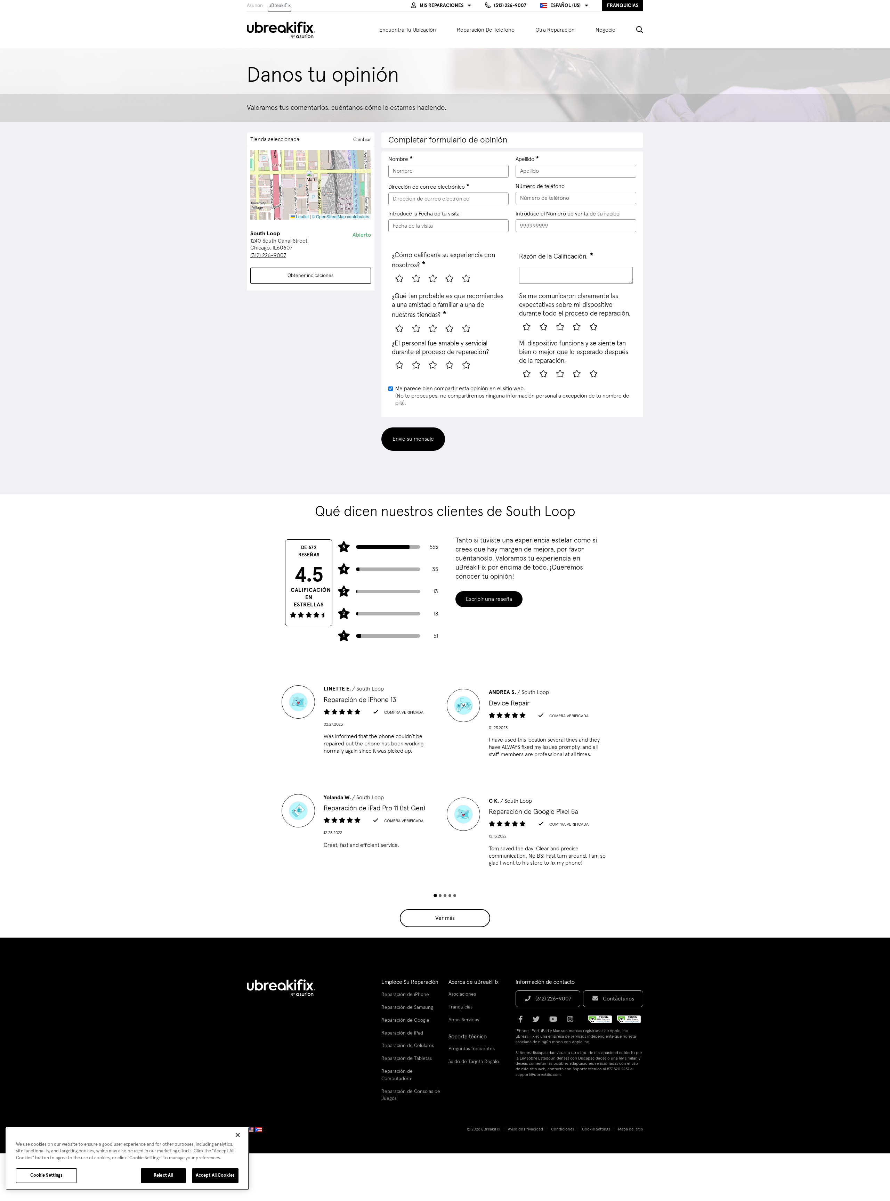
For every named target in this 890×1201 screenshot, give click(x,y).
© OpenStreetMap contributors (340, 216)
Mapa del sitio (630, 1129)
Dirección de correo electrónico (426, 187)
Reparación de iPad (402, 1033)
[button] (441, 5)
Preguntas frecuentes (471, 1048)
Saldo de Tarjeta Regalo (473, 1061)
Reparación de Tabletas (406, 1058)
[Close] (237, 1135)
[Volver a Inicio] (285, 30)
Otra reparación (555, 30)
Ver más (445, 918)
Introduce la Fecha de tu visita (424, 213)
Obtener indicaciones (310, 275)
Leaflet (302, 216)
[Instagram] (572, 1022)
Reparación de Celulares (407, 1045)
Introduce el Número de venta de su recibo (568, 213)
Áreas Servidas (463, 1020)
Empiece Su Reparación (409, 982)
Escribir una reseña (489, 599)
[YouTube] (555, 1022)
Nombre (398, 159)
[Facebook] (523, 1022)
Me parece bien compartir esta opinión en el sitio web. (512, 396)
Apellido (525, 159)
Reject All (163, 1175)
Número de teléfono (540, 186)
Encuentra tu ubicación (407, 30)
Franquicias (460, 1007)
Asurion (255, 5)
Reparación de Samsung (407, 1007)
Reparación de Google (405, 1020)
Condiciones (562, 1129)
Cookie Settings (596, 1129)
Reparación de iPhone (405, 994)
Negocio (605, 30)
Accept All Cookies (215, 1175)
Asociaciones (462, 994)
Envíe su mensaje (413, 439)
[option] (362, 722)
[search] (634, 30)
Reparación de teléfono (486, 30)
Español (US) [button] (565, 5)
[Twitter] (538, 1022)
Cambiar (362, 139)
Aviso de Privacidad (525, 1129)
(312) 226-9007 (268, 255)
